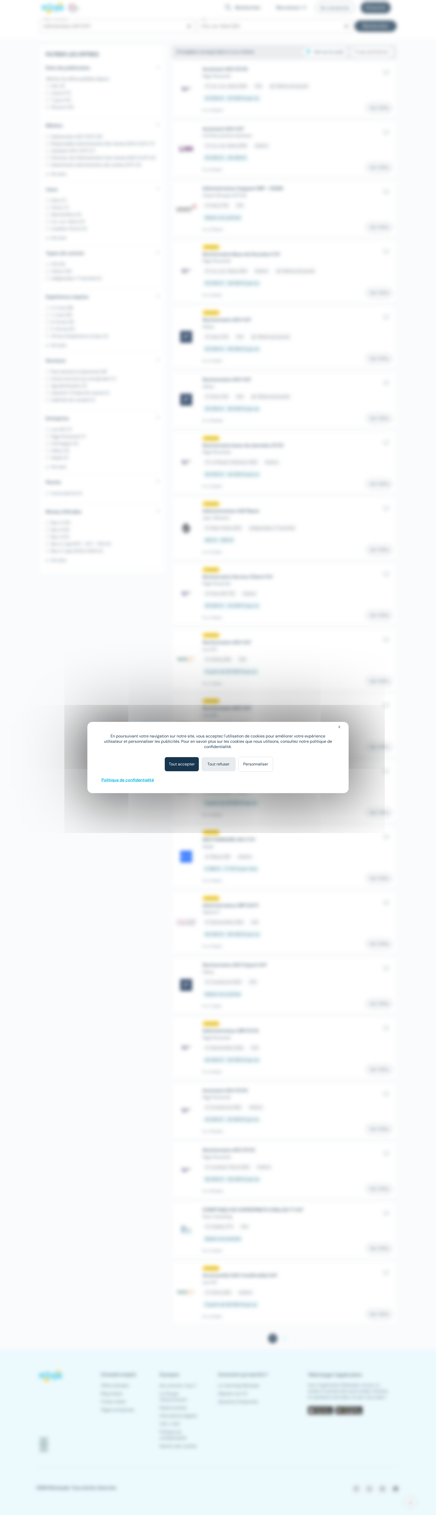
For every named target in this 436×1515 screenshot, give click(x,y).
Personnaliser (255, 764)
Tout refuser (218, 764)
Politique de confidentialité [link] (127, 780)
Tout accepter (182, 764)
